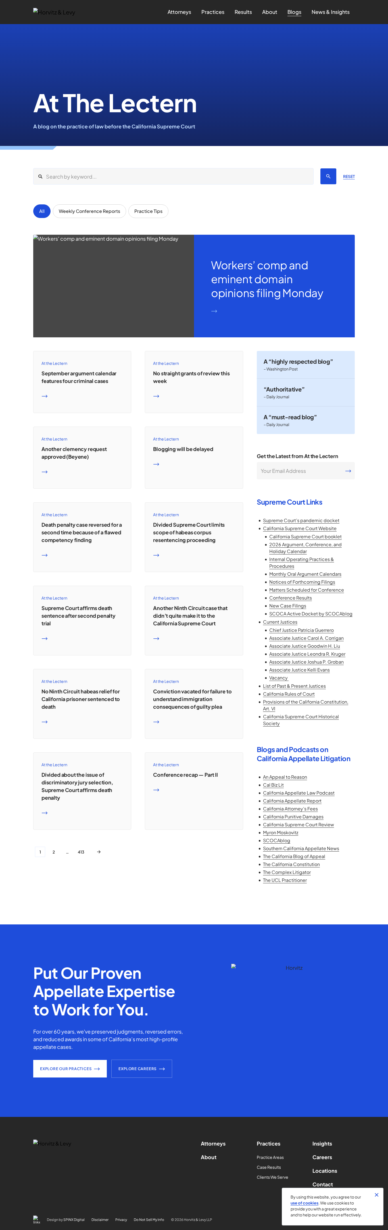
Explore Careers (137, 1068)
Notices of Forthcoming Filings (302, 582)
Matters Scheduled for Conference (306, 590)
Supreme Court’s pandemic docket (301, 520)
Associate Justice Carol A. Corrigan (306, 638)
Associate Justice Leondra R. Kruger (307, 654)
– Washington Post (281, 368)
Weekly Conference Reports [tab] (89, 211)
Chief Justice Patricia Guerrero (301, 630)
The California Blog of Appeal (294, 856)
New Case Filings (287, 606)
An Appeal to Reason (285, 777)
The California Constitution (291, 864)
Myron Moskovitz (280, 832)
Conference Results (290, 598)
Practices (268, 1143)
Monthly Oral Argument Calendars (305, 574)
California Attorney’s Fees (290, 809)
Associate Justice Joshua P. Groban (306, 662)
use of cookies (304, 1202)
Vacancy (279, 678)
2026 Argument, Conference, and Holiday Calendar (305, 547)
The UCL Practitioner (285, 880)
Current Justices (280, 622)
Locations (324, 1170)
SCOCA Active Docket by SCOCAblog (310, 614)
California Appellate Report (292, 801)
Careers (322, 1157)
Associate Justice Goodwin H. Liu (304, 646)
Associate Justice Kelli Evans (299, 670)
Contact (322, 1184)
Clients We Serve (272, 1177)
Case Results (269, 1167)
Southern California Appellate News (301, 848)
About (208, 1157)
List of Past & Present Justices (294, 686)
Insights (322, 1143)
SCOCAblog (276, 840)
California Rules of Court (289, 694)
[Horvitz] (63, 12)
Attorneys (213, 1143)
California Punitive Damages (293, 817)
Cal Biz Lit (273, 785)
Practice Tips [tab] (148, 211)
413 (81, 851)
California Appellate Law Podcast (299, 793)
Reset (349, 176)
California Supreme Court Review (298, 824)
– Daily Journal (276, 396)
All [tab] (42, 211)
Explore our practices (65, 1068)
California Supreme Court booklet (305, 536)
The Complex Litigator (287, 872)
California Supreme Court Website (300, 528)
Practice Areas (270, 1157)
